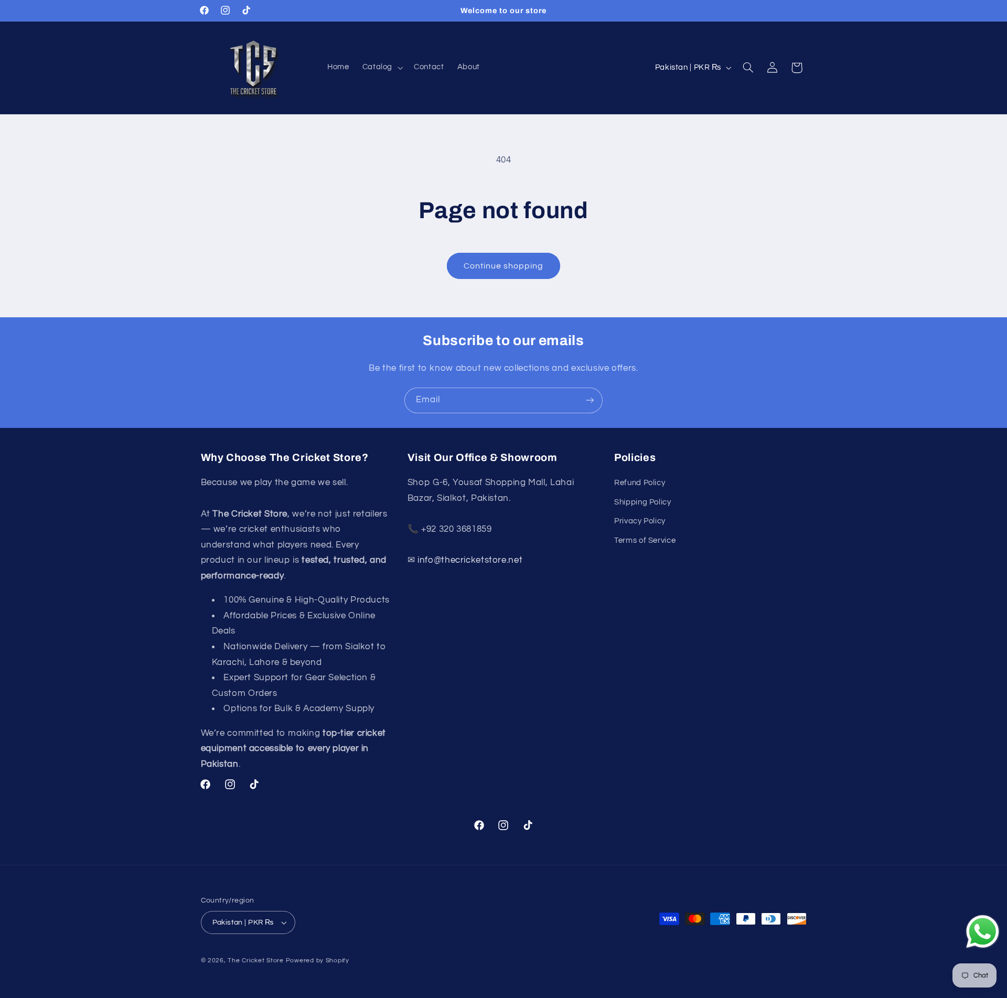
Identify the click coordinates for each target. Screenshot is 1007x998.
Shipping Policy (642, 502)
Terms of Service (645, 540)
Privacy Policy (640, 521)
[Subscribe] (590, 400)
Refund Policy (639, 483)
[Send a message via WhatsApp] (982, 932)
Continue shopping (504, 266)
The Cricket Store (256, 960)
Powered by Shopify (317, 960)
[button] (381, 67)
